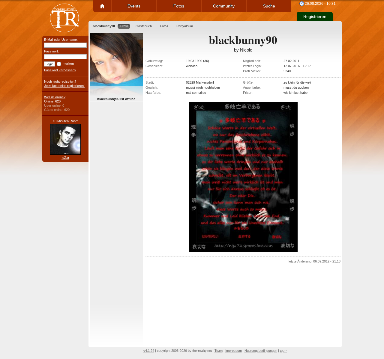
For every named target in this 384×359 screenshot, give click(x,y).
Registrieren (314, 16)
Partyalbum (184, 26)
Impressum (233, 350)
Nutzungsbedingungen (260, 350)
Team (218, 350)
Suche (269, 6)
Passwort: (51, 51)
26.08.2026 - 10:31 (320, 3)
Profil (124, 26)
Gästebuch (144, 26)
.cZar (65, 157)
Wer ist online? (54, 97)
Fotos (178, 6)
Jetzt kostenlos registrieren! (64, 86)
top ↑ (283, 350)
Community (224, 6)
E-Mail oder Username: (61, 39)
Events (134, 6)
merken (68, 63)
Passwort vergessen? (60, 70)
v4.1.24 (148, 350)
